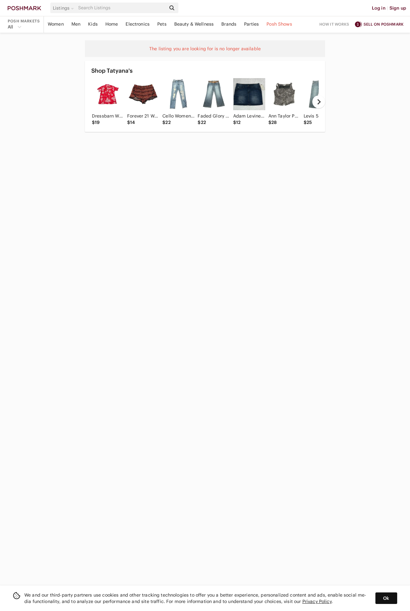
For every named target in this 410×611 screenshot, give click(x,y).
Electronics (138, 24)
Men (75, 24)
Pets (162, 24)
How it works (334, 24)
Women (56, 24)
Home (111, 24)
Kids (93, 24)
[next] (318, 101)
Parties (251, 24)
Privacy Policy (317, 601)
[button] (64, 8)
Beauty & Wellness (194, 24)
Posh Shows (279, 24)
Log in (379, 8)
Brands (228, 24)
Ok (386, 598)
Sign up (398, 8)
